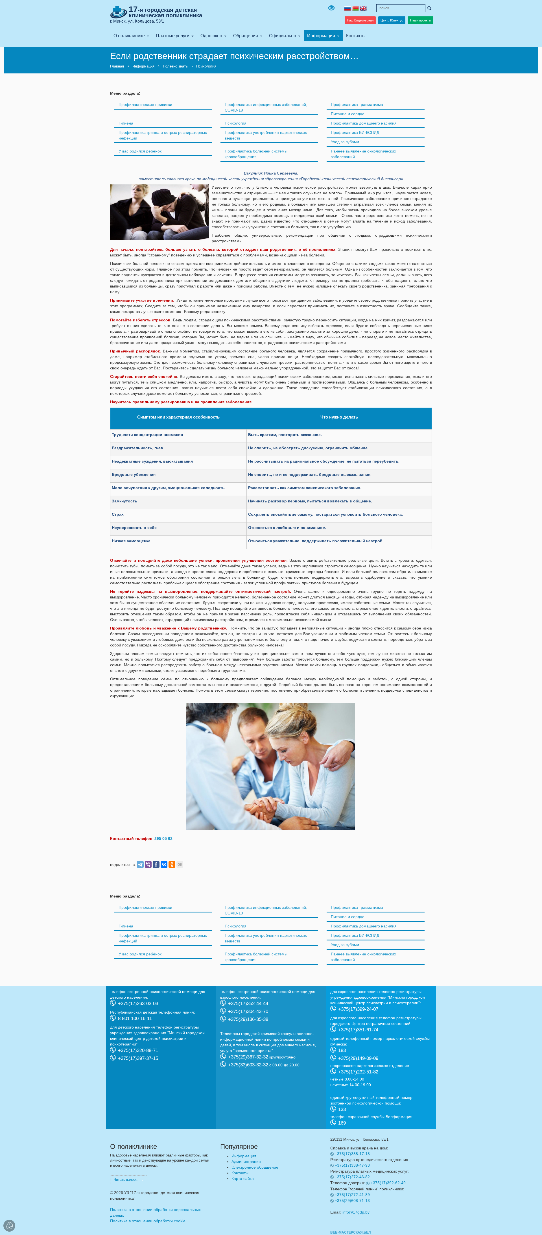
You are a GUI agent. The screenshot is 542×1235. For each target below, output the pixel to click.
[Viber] (148, 864)
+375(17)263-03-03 (138, 1003)
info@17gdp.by (356, 1212)
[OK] (172, 864)
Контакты (356, 35)
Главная (117, 66)
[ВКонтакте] (164, 864)
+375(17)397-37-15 (138, 1058)
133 (342, 1109)
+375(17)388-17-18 (352, 1153)
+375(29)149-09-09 (358, 1058)
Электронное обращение (254, 1167)
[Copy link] (179, 864)
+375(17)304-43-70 (248, 1011)
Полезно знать (175, 66)
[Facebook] (156, 864)
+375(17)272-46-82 (352, 1177)
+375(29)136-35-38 (248, 1019)
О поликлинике (129, 35)
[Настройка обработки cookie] (9, 1226)
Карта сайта (242, 1178)
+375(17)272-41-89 (352, 1194)
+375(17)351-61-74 (358, 1029)
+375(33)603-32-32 (248, 1064)
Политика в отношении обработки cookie (147, 1221)
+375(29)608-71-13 (352, 1200)
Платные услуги (172, 35)
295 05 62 (163, 838)
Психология (206, 66)
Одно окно (211, 35)
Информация (321, 35)
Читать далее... (126, 1180)
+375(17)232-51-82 (358, 1071)
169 (342, 1122)
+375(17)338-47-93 (352, 1165)
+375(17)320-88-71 (138, 1050)
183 (342, 1050)
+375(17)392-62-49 (388, 1182)
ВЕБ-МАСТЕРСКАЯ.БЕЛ (350, 1232)
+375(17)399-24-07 (358, 1009)
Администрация (246, 1161)
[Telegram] (140, 864)
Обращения (245, 35)
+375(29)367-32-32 (248, 1056)
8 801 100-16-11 (135, 1018)
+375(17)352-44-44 (248, 1003)
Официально (282, 35)
